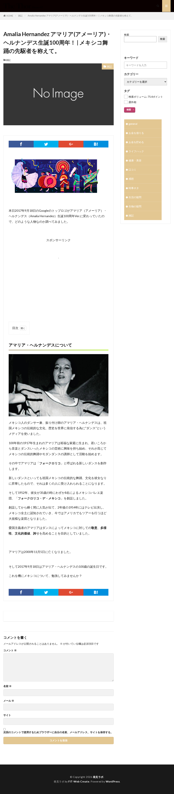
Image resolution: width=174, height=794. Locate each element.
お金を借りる (136, 132)
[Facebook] (21, 144)
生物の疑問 (135, 206)
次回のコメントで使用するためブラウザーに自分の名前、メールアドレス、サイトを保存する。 (58, 732)
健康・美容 (135, 160)
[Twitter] (46, 144)
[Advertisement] (58, 283)
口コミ (132, 169)
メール (8, 700)
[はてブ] (95, 144)
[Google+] (70, 144)
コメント (10, 650)
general (133, 123)
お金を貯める (136, 142)
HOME (9, 15)
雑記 (20, 15)
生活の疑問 (135, 197)
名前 (7, 686)
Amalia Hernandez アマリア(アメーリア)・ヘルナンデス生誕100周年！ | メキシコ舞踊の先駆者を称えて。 (80, 15)
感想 (131, 178)
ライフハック (136, 151)
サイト (7, 715)
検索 (126, 34)
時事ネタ (134, 188)
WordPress (113, 781)
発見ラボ (98, 776)
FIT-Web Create (78, 781)
